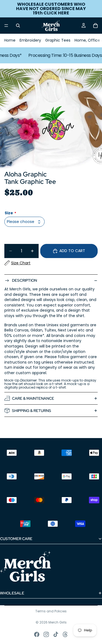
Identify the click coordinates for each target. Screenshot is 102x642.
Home (10, 40)
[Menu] (6, 25)
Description (24, 280)
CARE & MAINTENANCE (33, 398)
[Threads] (65, 634)
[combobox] (24, 222)
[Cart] (95, 26)
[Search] (18, 26)
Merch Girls (57, 622)
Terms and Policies (51, 611)
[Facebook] (36, 634)
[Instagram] (46, 634)
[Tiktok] (55, 634)
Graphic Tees (57, 40)
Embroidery (30, 40)
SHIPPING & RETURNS (31, 410)
